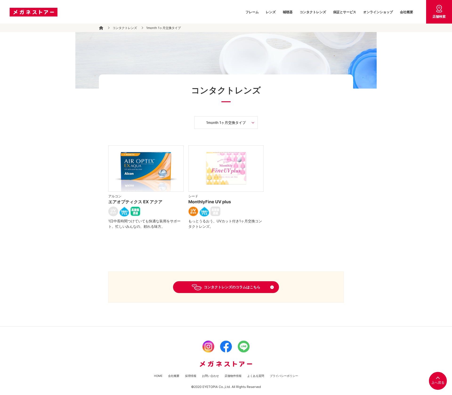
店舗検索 (439, 16)
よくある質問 (255, 376)
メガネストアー (33, 12)
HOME (158, 376)
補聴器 (288, 12)
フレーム (252, 12)
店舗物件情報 (233, 376)
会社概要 (406, 12)
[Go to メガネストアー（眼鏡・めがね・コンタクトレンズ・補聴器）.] (101, 28)
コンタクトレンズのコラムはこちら (232, 287)
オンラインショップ (378, 12)
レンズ (271, 12)
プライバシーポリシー (284, 376)
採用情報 (190, 376)
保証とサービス (344, 12)
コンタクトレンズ (313, 12)
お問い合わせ (210, 376)
